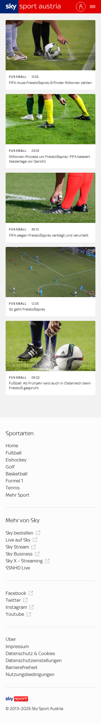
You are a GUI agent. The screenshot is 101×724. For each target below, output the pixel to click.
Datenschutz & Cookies (30, 653)
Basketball (16, 474)
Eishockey (16, 460)
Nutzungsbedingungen (30, 674)
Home (12, 445)
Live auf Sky (18, 540)
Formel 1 (14, 481)
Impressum (17, 646)
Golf (10, 467)
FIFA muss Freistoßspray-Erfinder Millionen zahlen (50, 83)
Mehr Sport (17, 495)
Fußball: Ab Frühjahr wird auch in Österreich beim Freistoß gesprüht (50, 385)
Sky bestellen (19, 533)
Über (11, 639)
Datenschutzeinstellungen (34, 660)
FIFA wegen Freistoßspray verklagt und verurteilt (48, 235)
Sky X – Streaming (24, 561)
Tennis (13, 487)
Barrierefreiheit (22, 667)
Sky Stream (17, 547)
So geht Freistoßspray (27, 309)
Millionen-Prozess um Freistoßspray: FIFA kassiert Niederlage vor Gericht (49, 159)
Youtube (15, 614)
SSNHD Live (18, 568)
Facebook (16, 593)
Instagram (16, 607)
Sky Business (19, 554)
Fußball (14, 453)
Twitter (13, 600)
